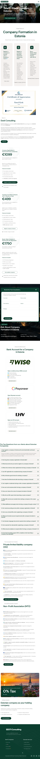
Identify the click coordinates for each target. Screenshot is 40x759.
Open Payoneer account (14, 395)
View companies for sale (10, 18)
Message (5, 308)
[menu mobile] (38, 1)
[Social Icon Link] (31, 756)
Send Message (8, 318)
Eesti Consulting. (32, 39)
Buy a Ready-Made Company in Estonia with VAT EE (33, 54)
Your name (5, 298)
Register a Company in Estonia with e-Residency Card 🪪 (6, 55)
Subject (22, 303)
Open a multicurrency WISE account (17, 371)
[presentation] (1, 13)
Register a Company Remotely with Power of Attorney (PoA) (19, 55)
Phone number (23, 298)
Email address (6, 303)
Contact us (21, 18)
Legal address (7, 566)
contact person (15, 566)
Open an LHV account (13, 420)
